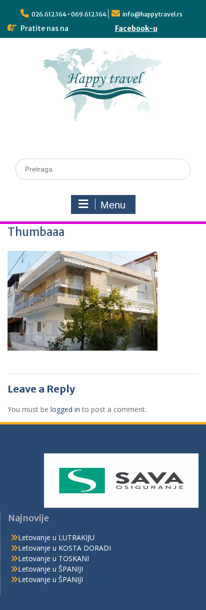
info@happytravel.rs (152, 14)
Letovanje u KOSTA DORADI (64, 548)
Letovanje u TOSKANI (53, 558)
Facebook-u (136, 28)
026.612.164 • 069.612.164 (69, 14)
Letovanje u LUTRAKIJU (56, 537)
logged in (65, 409)
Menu (113, 205)
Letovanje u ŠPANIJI (50, 569)
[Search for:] (103, 169)
